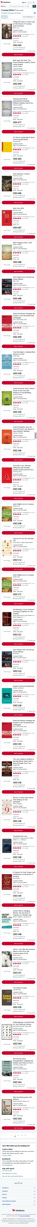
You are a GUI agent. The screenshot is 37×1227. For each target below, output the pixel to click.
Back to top (18, 1183)
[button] (31, 51)
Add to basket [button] (18, 54)
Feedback (35, 435)
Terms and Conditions (25, 1215)
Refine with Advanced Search (12, 13)
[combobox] (21, 6)
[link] (35, 13)
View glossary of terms (9, 1173)
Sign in (29, 2)
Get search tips (7, 1170)
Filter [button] (5, 17)
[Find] (34, 6)
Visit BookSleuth (7, 1165)
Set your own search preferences (12, 1176)
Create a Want (6, 1155)
